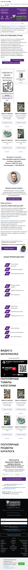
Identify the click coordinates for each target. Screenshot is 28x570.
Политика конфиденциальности (13, 512)
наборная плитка (14, 26)
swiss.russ (5, 60)
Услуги (2, 546)
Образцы (25, 555)
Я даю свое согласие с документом (12, 485)
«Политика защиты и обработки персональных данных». (14, 488)
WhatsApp (19, 9)
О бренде (2, 4)
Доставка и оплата (7, 4)
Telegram (24, 9)
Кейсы (13, 550)
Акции (11, 4)
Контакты (3, 551)
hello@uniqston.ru (22, 13)
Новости (25, 546)
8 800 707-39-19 (4, 10)
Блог (26, 551)
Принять (21, 563)
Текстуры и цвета (17, 60)
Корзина (7, 18)
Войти (2, 18)
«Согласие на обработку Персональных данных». (12, 485)
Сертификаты (24, 553)
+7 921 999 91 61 (4, 13)
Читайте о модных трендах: (11, 62)
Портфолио (3, 550)
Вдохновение (24, 542)
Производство (4, 548)
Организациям (16, 4)
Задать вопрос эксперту (14, 199)
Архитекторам (24, 4)
